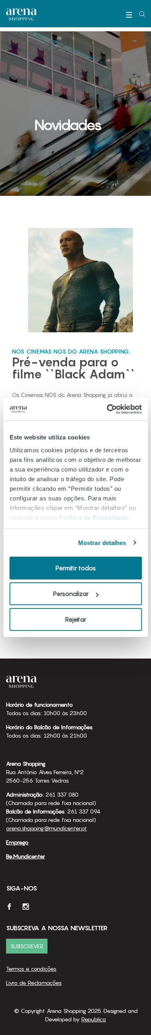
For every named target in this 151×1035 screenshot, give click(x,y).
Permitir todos (76, 567)
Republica (93, 1019)
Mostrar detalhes (102, 542)
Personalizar (71, 593)
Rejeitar (75, 619)
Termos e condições (31, 968)
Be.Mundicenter (25, 856)
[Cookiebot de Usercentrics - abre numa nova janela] (107, 409)
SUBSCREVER (26, 946)
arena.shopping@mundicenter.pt (46, 828)
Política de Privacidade (93, 517)
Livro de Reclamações (34, 982)
